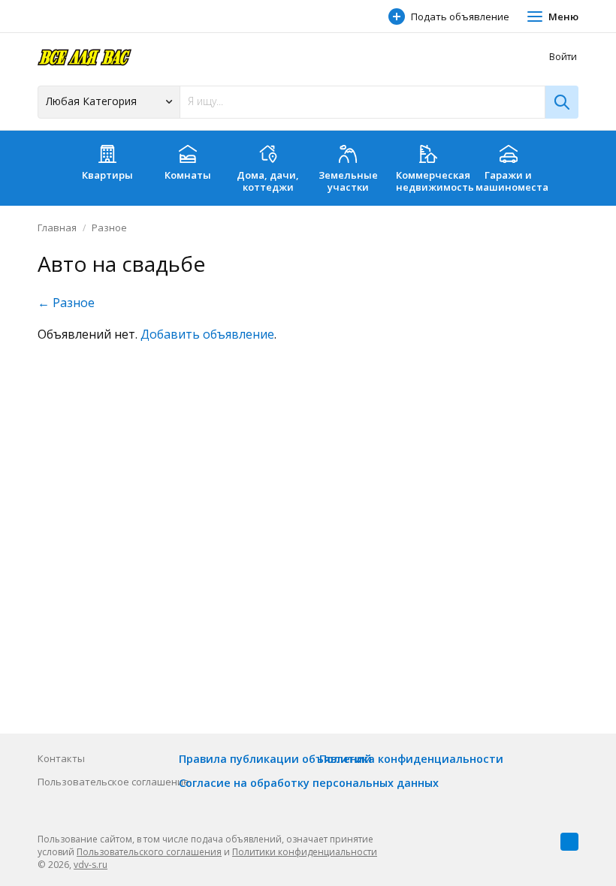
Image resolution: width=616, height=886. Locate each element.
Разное (109, 227)
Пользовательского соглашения (149, 851)
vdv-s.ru (90, 864)
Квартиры (107, 175)
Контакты (61, 758)
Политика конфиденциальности (411, 759)
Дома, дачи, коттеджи (268, 181)
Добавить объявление (207, 334)
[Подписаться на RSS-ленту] (569, 842)
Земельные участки (348, 181)
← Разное (66, 302)
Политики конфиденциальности (304, 851)
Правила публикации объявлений (275, 759)
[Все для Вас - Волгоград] (84, 56)
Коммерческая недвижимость (432, 181)
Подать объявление (460, 16)
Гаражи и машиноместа (512, 181)
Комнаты (188, 175)
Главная (57, 227)
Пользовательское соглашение (113, 781)
